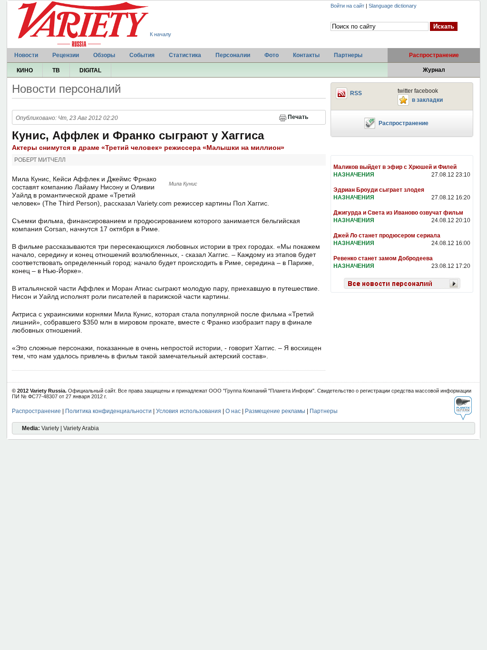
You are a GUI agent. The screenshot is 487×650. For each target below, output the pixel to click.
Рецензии (65, 55)
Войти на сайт (347, 6)
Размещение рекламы (275, 411)
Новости (26, 55)
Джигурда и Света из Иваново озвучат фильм (398, 212)
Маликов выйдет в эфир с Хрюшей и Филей (395, 167)
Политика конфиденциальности (108, 411)
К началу (160, 34)
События (142, 55)
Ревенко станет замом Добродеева (383, 258)
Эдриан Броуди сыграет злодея (378, 190)
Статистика (185, 55)
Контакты (306, 55)
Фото (271, 55)
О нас (233, 411)
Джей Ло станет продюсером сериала (386, 235)
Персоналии (232, 55)
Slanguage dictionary (393, 6)
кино (25, 70)
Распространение (434, 55)
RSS (356, 93)
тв (56, 70)
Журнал (434, 70)
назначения (353, 174)
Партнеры (348, 55)
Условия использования (188, 411)
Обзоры (104, 55)
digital (90, 70)
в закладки (427, 100)
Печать (298, 117)
